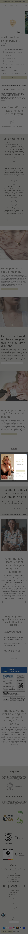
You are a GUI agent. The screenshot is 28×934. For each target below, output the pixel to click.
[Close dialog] (26, 455)
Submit (20, 470)
